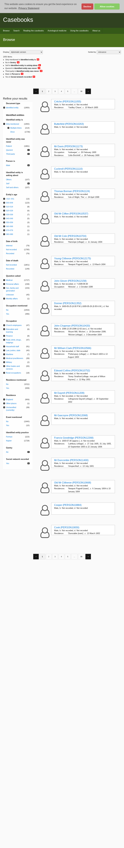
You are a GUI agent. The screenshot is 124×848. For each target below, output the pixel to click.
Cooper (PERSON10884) (68, 505)
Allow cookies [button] (107, 6)
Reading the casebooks (33, 31)
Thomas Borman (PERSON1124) (72, 191)
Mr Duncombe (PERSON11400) (71, 460)
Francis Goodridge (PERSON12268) (73, 437)
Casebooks (18, 19)
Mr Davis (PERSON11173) (68, 146)
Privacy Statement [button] (28, 8)
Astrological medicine (57, 31)
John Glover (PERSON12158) (70, 281)
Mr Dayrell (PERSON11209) (69, 393)
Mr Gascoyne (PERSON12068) (71, 415)
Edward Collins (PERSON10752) (72, 370)
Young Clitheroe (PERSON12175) (72, 258)
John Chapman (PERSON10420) (72, 325)
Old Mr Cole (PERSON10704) (70, 236)
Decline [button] (87, 6)
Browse (6, 31)
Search (16, 31)
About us (96, 31)
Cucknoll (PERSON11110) (68, 169)
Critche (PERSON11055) (67, 101)
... (74, 91)
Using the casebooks (79, 31)
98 (81, 91)
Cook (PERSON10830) (66, 527)
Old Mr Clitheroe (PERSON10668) (72, 482)
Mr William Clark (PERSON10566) (72, 348)
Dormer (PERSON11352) (67, 303)
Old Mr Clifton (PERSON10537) (71, 213)
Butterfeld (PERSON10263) (69, 124)
